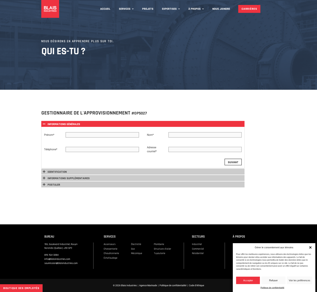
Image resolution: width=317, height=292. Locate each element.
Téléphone (50, 149)
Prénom (49, 134)
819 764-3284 (51, 255)
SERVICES (124, 9)
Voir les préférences (299, 280)
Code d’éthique (196, 285)
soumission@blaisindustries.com (61, 263)
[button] (310, 247)
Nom (150, 134)
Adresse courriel (152, 149)
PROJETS (147, 9)
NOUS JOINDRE (221, 9)
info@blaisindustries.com (57, 259)
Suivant (233, 162)
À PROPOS (194, 9)
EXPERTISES (169, 9)
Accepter (248, 280)
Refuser (273, 280)
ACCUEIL (105, 9)
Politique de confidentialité (272, 288)
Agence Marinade (148, 285)
